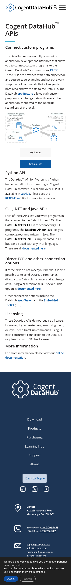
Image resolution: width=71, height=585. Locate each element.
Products (34, 428)
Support (35, 455)
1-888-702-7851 (48, 531)
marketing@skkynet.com (40, 551)
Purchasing (35, 437)
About (34, 464)
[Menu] (60, 7)
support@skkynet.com (38, 544)
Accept (10, 578)
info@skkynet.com (36, 555)
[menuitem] (53, 7)
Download (34, 419)
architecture (25, 93)
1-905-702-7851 (49, 527)
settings (40, 571)
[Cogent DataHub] (29, 7)
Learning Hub (34, 446)
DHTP (54, 70)
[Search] (53, 7)
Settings (27, 578)
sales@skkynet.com (37, 548)
